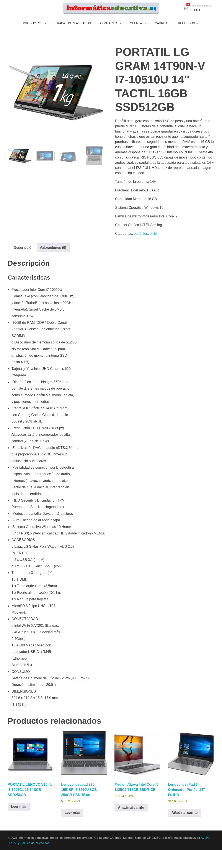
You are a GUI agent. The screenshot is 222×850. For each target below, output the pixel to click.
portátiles (141, 233)
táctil (153, 233)
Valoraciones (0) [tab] (53, 247)
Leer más (18, 806)
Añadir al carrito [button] (131, 807)
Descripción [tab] (24, 247)
